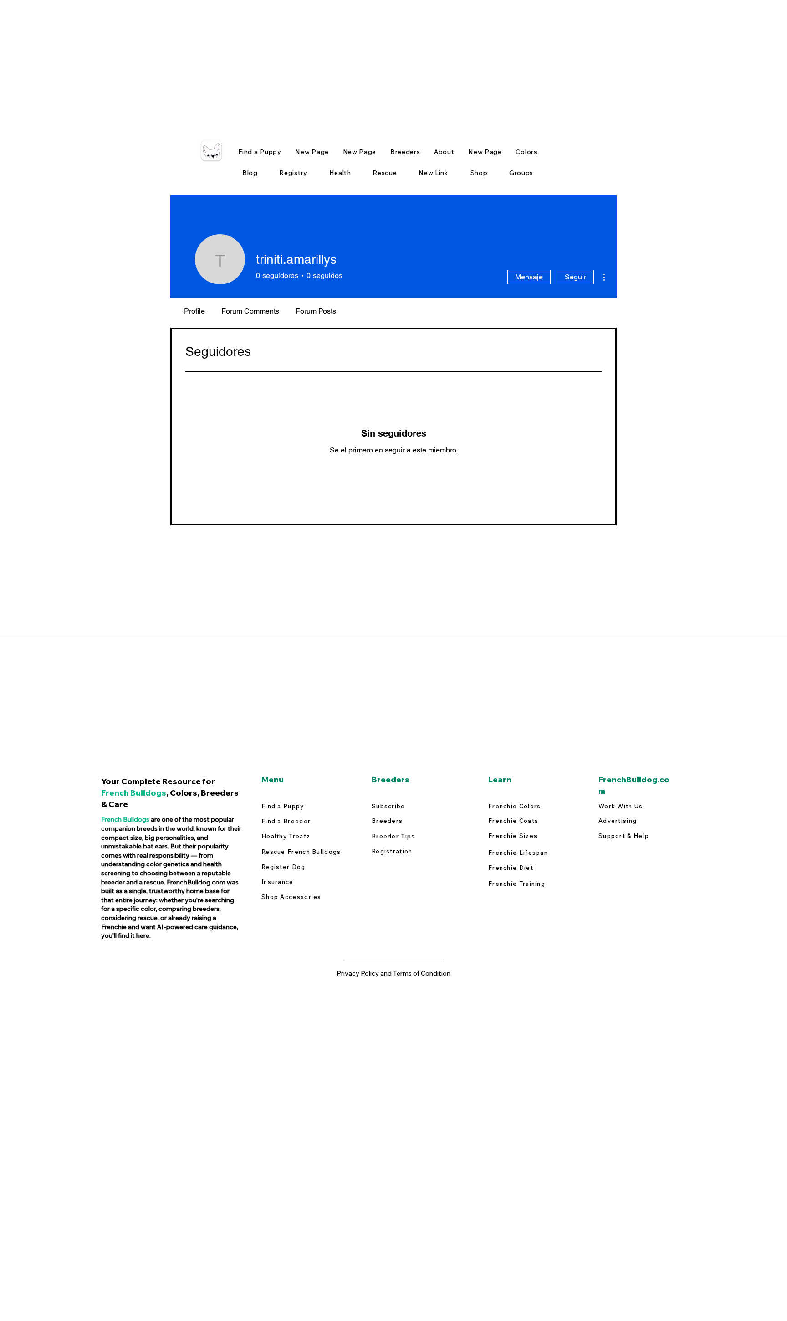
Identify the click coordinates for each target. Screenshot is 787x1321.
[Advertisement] (273, 64)
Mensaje (529, 276)
